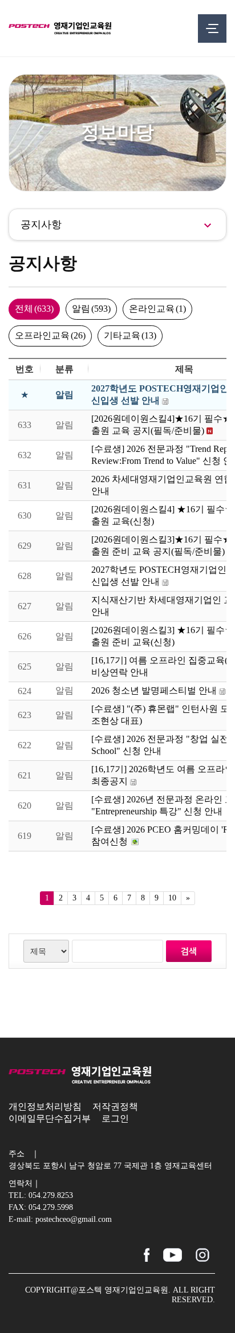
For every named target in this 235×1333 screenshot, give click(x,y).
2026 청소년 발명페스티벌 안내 (154, 690)
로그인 (115, 1118)
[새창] (147, 1253)
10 (172, 898)
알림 (91, 308)
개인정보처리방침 (45, 1106)
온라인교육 (157, 308)
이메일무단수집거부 (50, 1118)
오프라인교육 (50, 335)
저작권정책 (115, 1106)
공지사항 (41, 224)
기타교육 (130, 335)
